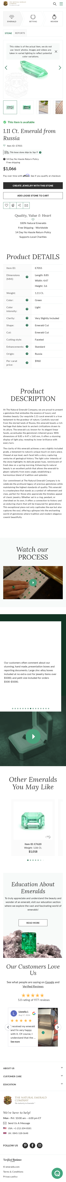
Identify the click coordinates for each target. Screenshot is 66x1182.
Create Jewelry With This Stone (33, 185)
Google (49, 982)
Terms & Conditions (13, 1171)
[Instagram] (39, 1145)
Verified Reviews (33, 986)
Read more (36, 923)
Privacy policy (10, 1176)
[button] (60, 67)
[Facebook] (32, 1145)
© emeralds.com (11, 1166)
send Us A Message (19, 1123)
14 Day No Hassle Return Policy (22, 159)
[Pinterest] (25, 1145)
